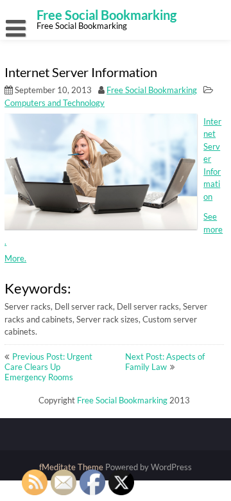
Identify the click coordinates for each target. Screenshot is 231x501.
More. (15, 258)
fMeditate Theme (72, 467)
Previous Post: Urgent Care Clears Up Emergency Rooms (48, 366)
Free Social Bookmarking (152, 90)
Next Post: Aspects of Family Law (165, 361)
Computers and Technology (54, 103)
